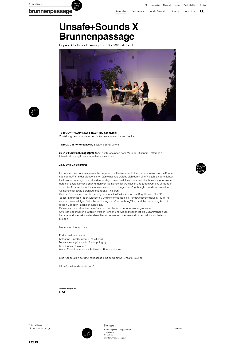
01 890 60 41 (110, 335)
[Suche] (202, 11)
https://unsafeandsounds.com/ (76, 266)
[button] (190, 5)
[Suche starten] (202, 11)
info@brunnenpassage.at (115, 338)
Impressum (178, 328)
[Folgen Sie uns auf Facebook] (29, 342)
